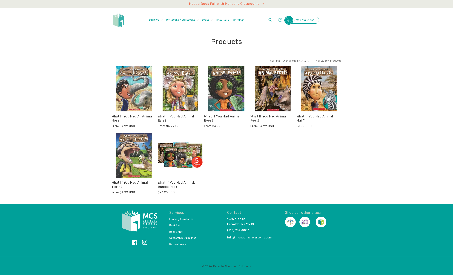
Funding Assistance (181, 219)
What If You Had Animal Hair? (315, 118)
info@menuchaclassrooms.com (249, 237)
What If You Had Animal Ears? (176, 118)
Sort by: (275, 60)
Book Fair (175, 225)
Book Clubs (176, 231)
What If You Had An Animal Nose (132, 118)
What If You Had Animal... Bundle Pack (177, 185)
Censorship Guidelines (182, 238)
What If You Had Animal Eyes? (222, 118)
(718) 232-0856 (304, 20)
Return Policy (177, 244)
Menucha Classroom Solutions (232, 266)
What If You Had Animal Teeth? (129, 185)
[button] (155, 19)
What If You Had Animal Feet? (268, 118)
